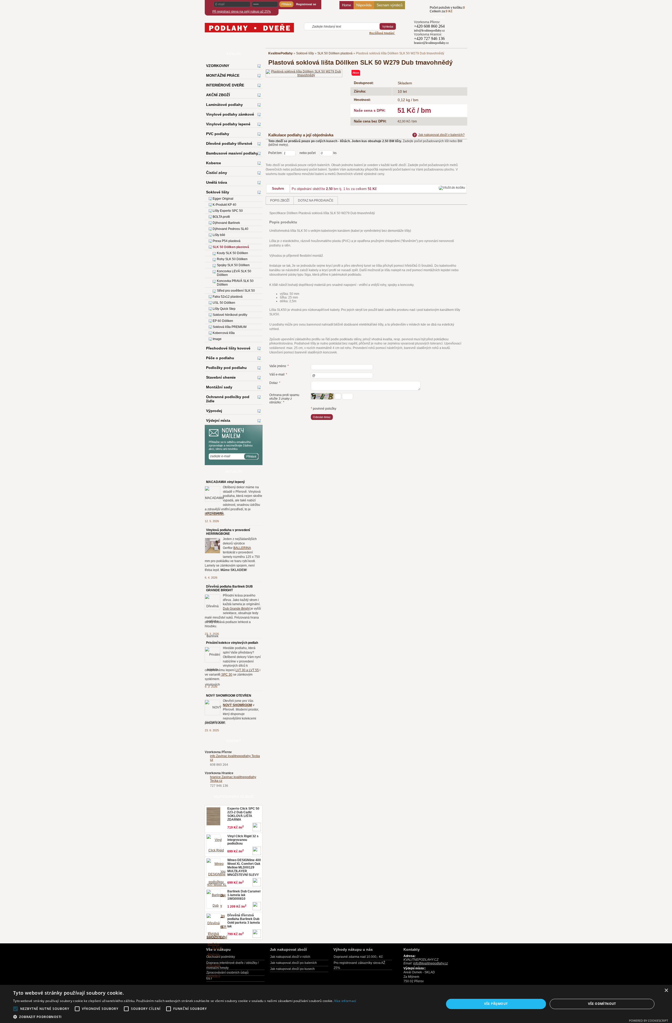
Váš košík (438, 17)
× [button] (666, 991)
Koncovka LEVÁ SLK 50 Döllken (234, 273)
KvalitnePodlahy (280, 53)
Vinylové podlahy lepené (228, 124)
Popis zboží (279, 200)
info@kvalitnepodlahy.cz (429, 30)
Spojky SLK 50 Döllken (233, 265)
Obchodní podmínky (220, 957)
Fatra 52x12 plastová (228, 297)
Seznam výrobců (389, 5)
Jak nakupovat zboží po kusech (292, 969)
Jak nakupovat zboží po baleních (293, 963)
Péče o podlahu (220, 358)
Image (217, 339)
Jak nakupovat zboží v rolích (290, 957)
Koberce (213, 163)
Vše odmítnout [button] (602, 1003)
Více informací (345, 1001)
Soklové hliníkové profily (230, 315)
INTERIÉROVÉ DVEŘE (225, 85)
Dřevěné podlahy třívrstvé (229, 143)
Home (346, 5)
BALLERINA (242, 548)
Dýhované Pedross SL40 (230, 229)
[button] (184, 1016)
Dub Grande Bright (236, 608)
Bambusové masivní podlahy (232, 153)
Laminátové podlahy (224, 104)
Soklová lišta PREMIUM (229, 327)
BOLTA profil (221, 217)
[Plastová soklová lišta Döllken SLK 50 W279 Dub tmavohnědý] (304, 73)
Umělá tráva (216, 182)
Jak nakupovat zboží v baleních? (441, 135)
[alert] (336, 1004)
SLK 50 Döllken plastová (335, 53)
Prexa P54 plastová (226, 241)
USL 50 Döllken (224, 303)
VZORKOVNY (217, 66)
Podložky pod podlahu (226, 368)
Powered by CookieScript (648, 1020)
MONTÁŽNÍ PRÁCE (222, 75)
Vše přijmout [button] (496, 1003)
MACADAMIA (214, 514)
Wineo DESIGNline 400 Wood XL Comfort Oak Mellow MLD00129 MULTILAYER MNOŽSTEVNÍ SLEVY (244, 867)
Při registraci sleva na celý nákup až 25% (241, 11)
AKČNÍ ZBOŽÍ (218, 95)
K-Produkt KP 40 (224, 205)
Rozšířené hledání (382, 33)
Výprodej (214, 411)
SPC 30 (226, 674)
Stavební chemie (221, 377)
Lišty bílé (219, 235)
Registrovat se (306, 4)
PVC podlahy (217, 134)
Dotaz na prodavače (315, 200)
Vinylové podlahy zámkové (230, 114)
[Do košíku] (422, 12)
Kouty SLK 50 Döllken (232, 253)
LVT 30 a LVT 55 (247, 670)
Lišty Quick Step (224, 309)
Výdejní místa (218, 420)
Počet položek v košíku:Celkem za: (447, 9)
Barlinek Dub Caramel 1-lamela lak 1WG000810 (243, 895)
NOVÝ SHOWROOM (237, 705)
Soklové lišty (305, 53)
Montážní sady (219, 387)
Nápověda (363, 5)
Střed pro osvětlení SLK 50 (236, 290)
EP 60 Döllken (223, 321)
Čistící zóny (216, 173)
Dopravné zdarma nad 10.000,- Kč (358, 957)
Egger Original (223, 199)
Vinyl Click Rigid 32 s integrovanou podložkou (243, 839)
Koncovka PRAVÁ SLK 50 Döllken (235, 282)
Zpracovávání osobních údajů (227, 972)
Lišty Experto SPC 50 (228, 211)
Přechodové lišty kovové (228, 348)
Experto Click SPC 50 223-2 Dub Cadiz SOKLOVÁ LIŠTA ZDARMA (243, 814)
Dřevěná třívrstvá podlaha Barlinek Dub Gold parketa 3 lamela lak (243, 920)
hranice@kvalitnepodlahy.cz (431, 43)
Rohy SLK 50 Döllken (232, 259)
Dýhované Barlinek (226, 223)
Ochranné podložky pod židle (227, 399)
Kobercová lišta (224, 333)
